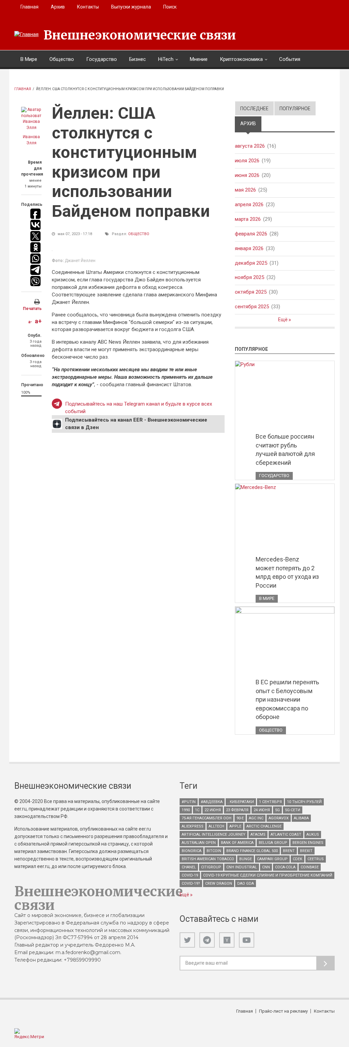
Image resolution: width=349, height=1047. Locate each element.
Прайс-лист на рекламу (283, 1011)
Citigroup (211, 867)
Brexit (306, 851)
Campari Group (272, 859)
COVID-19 (190, 875)
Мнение (199, 59)
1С (197, 810)
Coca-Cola (285, 867)
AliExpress (192, 826)
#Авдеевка (212, 802)
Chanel (189, 867)
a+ (38, 321)
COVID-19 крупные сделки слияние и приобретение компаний (267, 875)
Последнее (254, 108)
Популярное (294, 108)
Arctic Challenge (264, 826)
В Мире (28, 59)
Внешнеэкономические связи (140, 35)
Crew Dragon (218, 883)
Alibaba (301, 818)
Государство (101, 59)
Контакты (88, 7)
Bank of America (237, 842)
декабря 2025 (251, 263)
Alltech (216, 826)
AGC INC (256, 818)
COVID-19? (191, 883)
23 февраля (237, 810)
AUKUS (312, 834)
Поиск (170, 7)
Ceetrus (315, 859)
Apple (235, 826)
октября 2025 (251, 292)
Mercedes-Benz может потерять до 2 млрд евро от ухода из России (287, 572)
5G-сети (292, 810)
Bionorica (191, 851)
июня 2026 (247, 175)
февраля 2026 (251, 234)
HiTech (165, 59)
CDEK (297, 859)
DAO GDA (245, 883)
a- (30, 322)
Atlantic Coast (286, 834)
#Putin (189, 802)
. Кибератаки (241, 802)
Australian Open (199, 842)
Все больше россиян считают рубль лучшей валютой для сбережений (285, 449)
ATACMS (258, 834)
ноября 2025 (249, 277)
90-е (240, 818)
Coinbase (310, 867)
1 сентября (270, 802)
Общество (61, 59)
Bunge (245, 859)
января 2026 (249, 248)
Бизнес (137, 59)
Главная (29, 7)
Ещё (283, 319)
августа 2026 (250, 146)
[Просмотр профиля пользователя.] (31, 119)
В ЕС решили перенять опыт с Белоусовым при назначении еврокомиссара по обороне (287, 699)
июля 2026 (247, 161)
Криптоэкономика (241, 59)
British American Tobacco (208, 859)
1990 (186, 810)
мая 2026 (245, 190)
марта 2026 (248, 219)
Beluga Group (273, 842)
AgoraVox (279, 818)
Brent (289, 851)
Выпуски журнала (131, 7)
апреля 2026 (249, 204)
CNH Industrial (241, 867)
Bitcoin (214, 851)
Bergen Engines (307, 842)
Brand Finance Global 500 (252, 851)
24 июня (262, 810)
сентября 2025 (252, 307)
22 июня (212, 810)
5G (277, 810)
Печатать (32, 308)
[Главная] (26, 34)
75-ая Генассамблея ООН (206, 818)
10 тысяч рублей (304, 802)
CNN (266, 867)
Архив (58, 7)
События (289, 59)
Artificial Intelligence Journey (213, 834)
